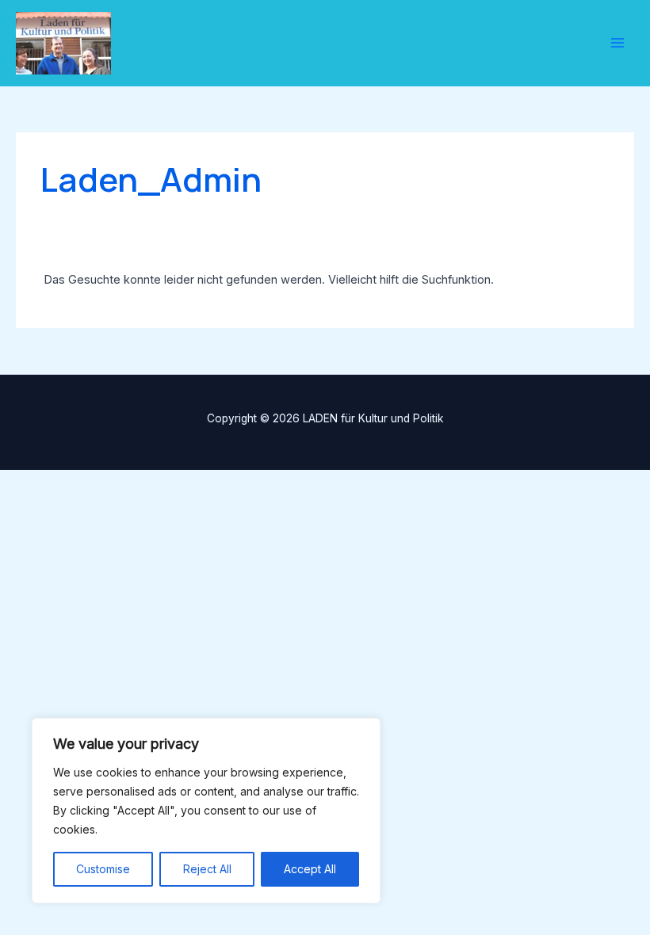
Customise (103, 869)
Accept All (310, 869)
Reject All (207, 869)
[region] (206, 810)
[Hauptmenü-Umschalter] (617, 43)
